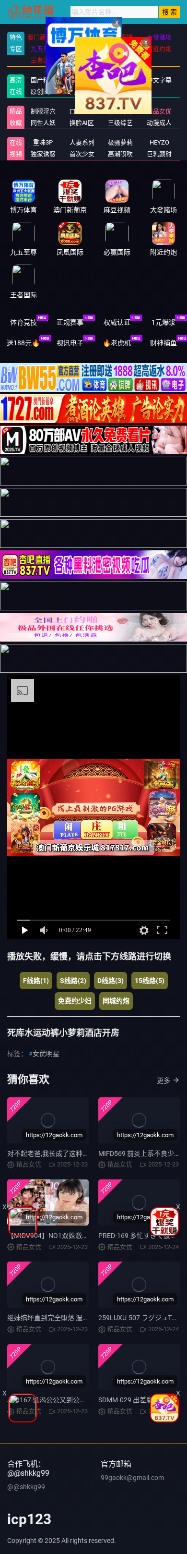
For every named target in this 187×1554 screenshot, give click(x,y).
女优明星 (46, 1053)
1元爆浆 (163, 322)
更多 (163, 1080)
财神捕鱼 (163, 343)
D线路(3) (110, 980)
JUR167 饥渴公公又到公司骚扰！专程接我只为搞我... (86, 1400)
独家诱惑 (43, 154)
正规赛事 (70, 322)
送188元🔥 (23, 343)
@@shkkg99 (26, 1487)
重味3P (43, 142)
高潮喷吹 (120, 154)
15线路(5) (149, 980)
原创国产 (43, 91)
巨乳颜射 (159, 154)
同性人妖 (43, 122)
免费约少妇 (75, 1001)
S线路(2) (73, 980)
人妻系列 (82, 142)
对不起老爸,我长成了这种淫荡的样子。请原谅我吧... (84, 1153)
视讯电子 (70, 343)
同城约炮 (116, 1001)
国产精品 (43, 80)
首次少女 (82, 154)
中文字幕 (159, 80)
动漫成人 (159, 122)
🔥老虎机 (117, 343)
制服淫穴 (43, 111)
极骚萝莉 (120, 142)
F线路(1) (36, 980)
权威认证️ (117, 322)
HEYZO (159, 142)
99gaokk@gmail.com (132, 1477)
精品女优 (159, 111)
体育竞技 (23, 322)
